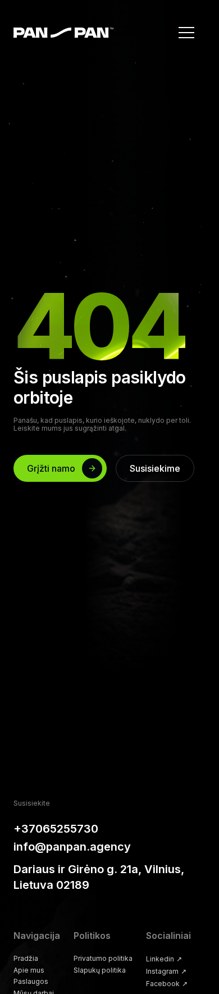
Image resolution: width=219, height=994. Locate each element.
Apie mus (28, 970)
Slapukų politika (100, 970)
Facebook (167, 983)
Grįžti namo (51, 468)
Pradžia (25, 959)
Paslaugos (30, 982)
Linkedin (164, 959)
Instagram (166, 971)
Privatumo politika (103, 959)
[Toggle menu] (186, 32)
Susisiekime (155, 468)
